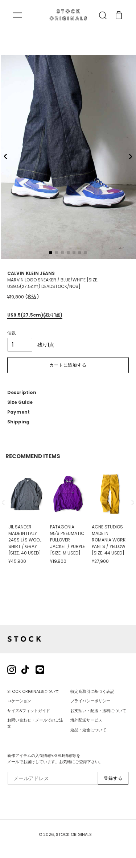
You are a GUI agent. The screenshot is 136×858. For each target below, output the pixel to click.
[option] (26, 516)
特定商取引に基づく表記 (92, 691)
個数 (11, 333)
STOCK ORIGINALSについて (33, 691)
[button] (5, 156)
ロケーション (19, 701)
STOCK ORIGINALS (74, 834)
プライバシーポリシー (90, 701)
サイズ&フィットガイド (28, 710)
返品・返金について (88, 730)
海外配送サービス (86, 720)
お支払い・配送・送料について (98, 710)
